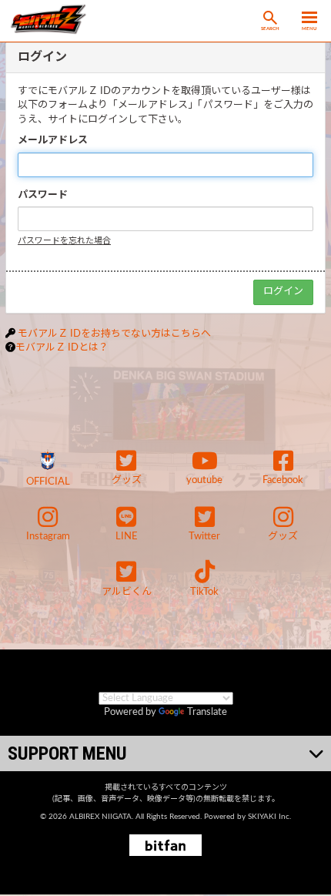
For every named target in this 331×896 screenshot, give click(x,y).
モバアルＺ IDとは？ (62, 348)
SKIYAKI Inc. (269, 816)
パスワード (43, 195)
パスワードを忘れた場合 (64, 241)
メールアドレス (53, 141)
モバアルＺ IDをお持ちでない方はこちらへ (114, 334)
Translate (207, 712)
